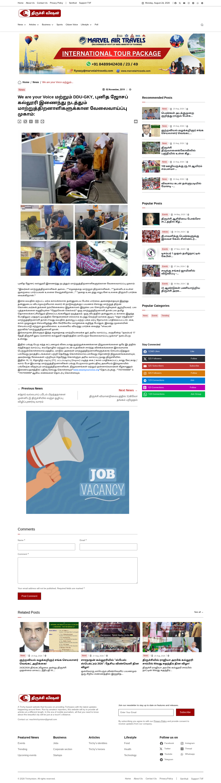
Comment (23, 554)
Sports (60, 24)
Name (21, 540)
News (20, 24)
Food (127, 743)
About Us (30, 3)
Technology (130, 755)
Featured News (28, 738)
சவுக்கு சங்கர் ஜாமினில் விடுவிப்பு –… (178, 272)
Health (127, 749)
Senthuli (73, 3)
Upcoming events (27, 755)
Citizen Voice (72, 24)
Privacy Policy (56, 3)
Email (83, 540)
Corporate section (62, 749)
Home (20, 3)
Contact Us (42, 3)
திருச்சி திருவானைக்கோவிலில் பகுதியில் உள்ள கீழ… (178, 150)
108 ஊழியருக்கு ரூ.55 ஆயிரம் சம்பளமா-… (181, 168)
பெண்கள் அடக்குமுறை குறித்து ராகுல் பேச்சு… (177, 115)
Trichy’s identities (98, 743)
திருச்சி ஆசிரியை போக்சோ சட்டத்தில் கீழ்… (181, 220)
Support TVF (85, 3)
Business (46, 24)
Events (165, 215)
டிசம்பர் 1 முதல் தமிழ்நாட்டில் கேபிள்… (180, 255)
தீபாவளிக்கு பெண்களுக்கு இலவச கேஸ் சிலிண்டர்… (180, 238)
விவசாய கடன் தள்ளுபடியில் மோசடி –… (181, 185)
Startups (57, 755)
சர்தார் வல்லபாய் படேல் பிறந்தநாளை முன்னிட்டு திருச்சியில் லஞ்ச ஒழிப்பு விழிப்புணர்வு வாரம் (42, 398)
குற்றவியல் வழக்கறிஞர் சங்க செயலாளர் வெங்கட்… (182, 132)
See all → (198, 612)
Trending (165, 316)
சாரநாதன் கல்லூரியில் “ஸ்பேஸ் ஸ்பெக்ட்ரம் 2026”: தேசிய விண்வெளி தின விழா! (110, 664)
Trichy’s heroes (97, 749)
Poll (96, 24)
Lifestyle (85, 24)
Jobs (55, 743)
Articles (32, 24)
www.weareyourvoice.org (86, 370)
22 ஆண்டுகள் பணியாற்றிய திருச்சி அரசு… (180, 290)
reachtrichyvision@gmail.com (43, 719)
